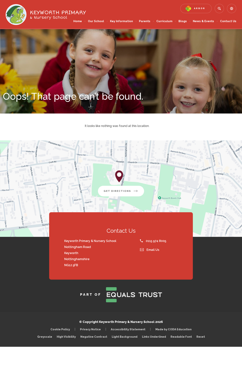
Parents (144, 21)
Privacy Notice (90, 329)
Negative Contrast (93, 336)
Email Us (152, 250)
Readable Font (181, 336)
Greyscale (44, 336)
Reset (200, 336)
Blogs (182, 21)
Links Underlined (154, 336)
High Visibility (66, 336)
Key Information (121, 21)
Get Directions (124, 192)
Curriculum (164, 21)
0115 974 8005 (155, 241)
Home (77, 21)
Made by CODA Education (174, 329)
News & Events (203, 21)
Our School (96, 21)
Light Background (124, 336)
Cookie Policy (60, 329)
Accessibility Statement (128, 329)
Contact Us (228, 21)
